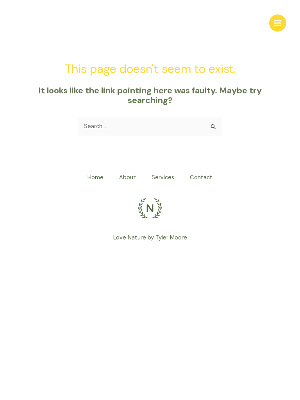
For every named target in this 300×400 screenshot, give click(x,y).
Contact (201, 177)
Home (96, 177)
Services (163, 177)
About (127, 177)
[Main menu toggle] (277, 23)
